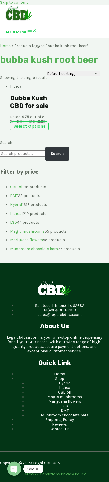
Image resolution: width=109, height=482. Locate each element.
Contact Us (59, 429)
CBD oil (64, 392)
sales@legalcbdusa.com (60, 314)
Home (5, 45)
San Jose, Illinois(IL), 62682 (59, 305)
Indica (64, 387)
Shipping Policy (59, 419)
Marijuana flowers (64, 401)
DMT (65, 410)
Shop (59, 378)
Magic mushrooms (64, 397)
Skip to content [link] (14, 2)
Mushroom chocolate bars (64, 415)
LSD (64, 406)
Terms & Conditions (42, 474)
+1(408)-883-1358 (59, 310)
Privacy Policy (73, 474)
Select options (29, 126)
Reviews (59, 424)
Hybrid (65, 383)
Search (6, 142)
